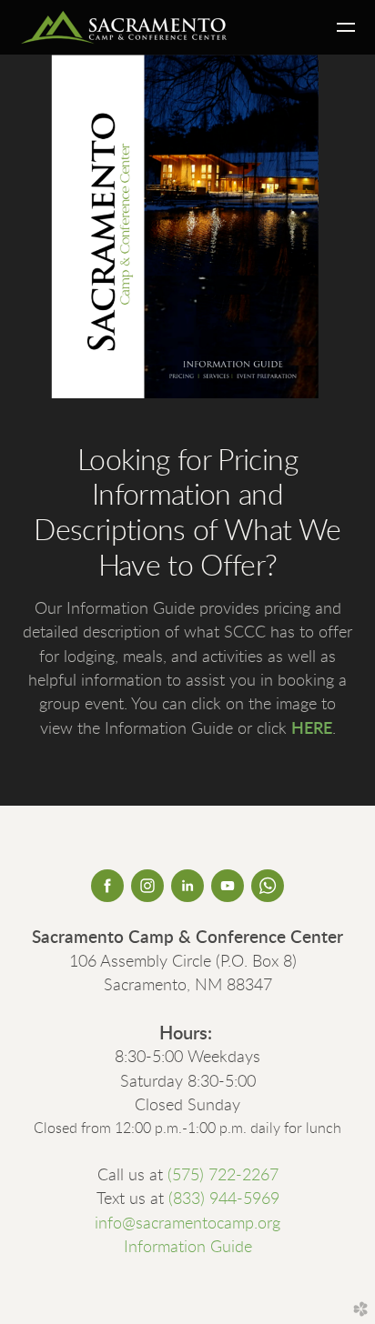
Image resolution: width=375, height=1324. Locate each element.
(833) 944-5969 (223, 1199)
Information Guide (188, 1247)
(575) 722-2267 (223, 1175)
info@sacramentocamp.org (187, 1223)
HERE (311, 729)
